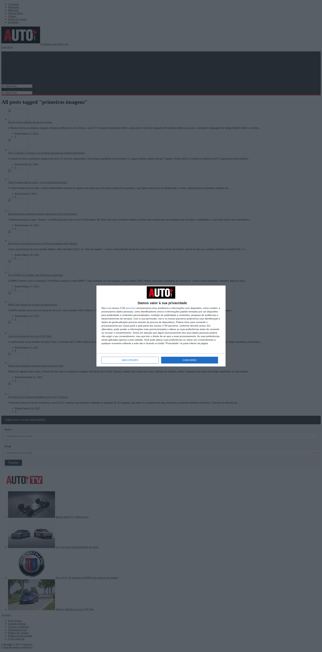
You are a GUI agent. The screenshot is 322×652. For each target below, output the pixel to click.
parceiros (131, 308)
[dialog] (161, 326)
